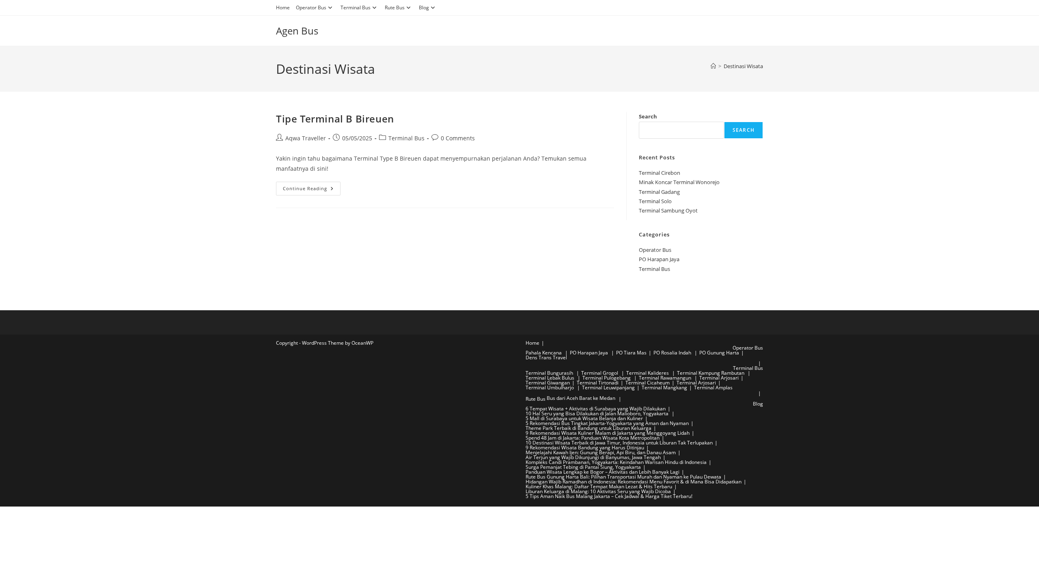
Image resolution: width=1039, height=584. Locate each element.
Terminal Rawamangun (665, 377)
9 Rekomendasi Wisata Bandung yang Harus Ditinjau (585, 447)
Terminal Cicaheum (647, 382)
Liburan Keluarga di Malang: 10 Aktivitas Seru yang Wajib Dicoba (598, 491)
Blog (424, 7)
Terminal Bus (356, 7)
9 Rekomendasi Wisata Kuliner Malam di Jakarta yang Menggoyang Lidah (608, 432)
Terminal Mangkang (664, 387)
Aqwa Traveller (305, 138)
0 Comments (458, 138)
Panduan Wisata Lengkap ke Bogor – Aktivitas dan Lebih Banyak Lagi (602, 471)
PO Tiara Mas (631, 352)
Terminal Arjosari (719, 377)
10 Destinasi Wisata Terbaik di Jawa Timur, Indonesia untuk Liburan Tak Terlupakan (619, 442)
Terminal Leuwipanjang (608, 387)
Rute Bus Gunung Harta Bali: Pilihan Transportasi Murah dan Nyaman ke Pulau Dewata (623, 476)
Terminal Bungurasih (550, 372)
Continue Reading (312, 190)
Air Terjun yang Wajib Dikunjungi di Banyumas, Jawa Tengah (593, 457)
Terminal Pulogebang (607, 377)
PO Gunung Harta (719, 352)
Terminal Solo (655, 201)
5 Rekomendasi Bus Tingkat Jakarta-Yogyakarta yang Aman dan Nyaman (607, 423)
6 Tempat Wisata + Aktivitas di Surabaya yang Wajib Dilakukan (596, 408)
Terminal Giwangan (548, 382)
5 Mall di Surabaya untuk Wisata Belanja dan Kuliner (584, 418)
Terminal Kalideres (648, 372)
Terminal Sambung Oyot (668, 210)
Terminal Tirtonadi (598, 382)
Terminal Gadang (659, 191)
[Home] (713, 66)
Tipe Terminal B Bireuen (335, 118)
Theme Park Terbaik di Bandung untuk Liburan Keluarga (588, 428)
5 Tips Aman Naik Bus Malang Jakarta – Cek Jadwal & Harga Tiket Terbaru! (609, 496)
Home (283, 7)
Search (648, 116)
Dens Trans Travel (546, 357)
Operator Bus (311, 7)
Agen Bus (297, 30)
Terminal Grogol (600, 372)
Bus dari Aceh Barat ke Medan (581, 398)
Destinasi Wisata (743, 66)
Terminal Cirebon (659, 172)
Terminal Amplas (713, 387)
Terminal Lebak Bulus (551, 377)
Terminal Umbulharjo (550, 387)
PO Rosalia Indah (672, 352)
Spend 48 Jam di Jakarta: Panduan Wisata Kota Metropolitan (593, 437)
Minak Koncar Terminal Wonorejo (679, 182)
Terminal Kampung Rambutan (711, 372)
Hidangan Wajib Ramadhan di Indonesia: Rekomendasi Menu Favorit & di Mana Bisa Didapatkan (634, 481)
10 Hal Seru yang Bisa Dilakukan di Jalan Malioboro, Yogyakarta (598, 413)
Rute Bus (395, 7)
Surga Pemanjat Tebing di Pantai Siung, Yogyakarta (583, 467)
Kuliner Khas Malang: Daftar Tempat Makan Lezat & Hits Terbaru (599, 486)
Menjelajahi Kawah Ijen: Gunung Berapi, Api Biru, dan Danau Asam (601, 452)
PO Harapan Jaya (659, 259)
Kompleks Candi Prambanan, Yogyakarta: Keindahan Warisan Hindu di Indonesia (616, 462)
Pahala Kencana (544, 352)
